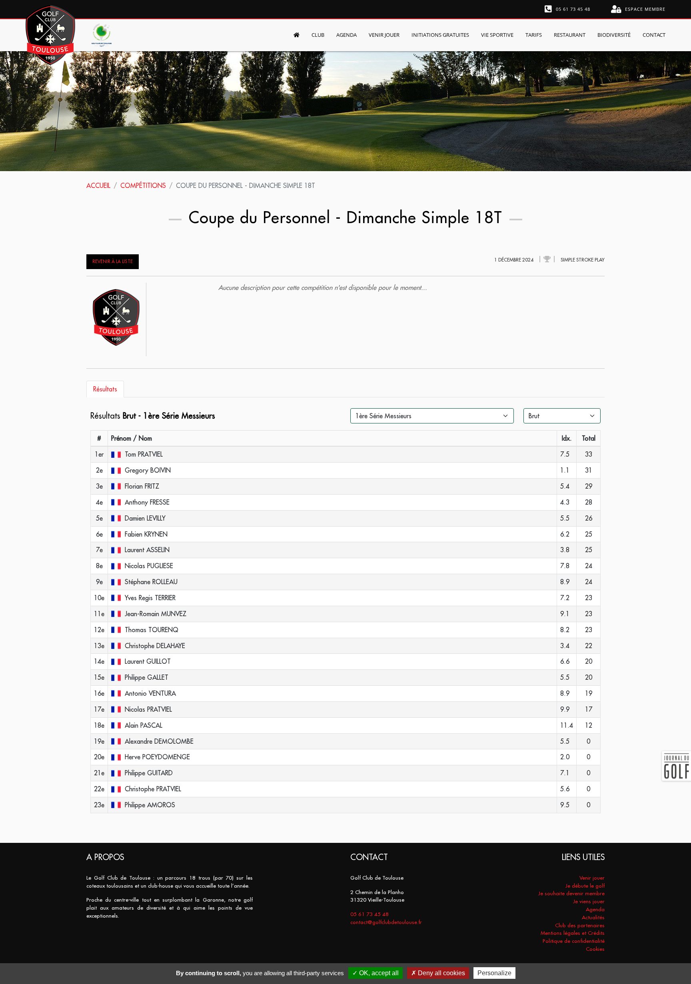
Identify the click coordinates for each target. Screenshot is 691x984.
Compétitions (143, 186)
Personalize (494, 973)
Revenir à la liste (112, 261)
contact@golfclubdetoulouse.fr (386, 922)
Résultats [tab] (105, 389)
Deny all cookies (440, 973)
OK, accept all (378, 973)
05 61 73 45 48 (572, 9)
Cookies (595, 949)
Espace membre (644, 9)
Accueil (98, 186)
